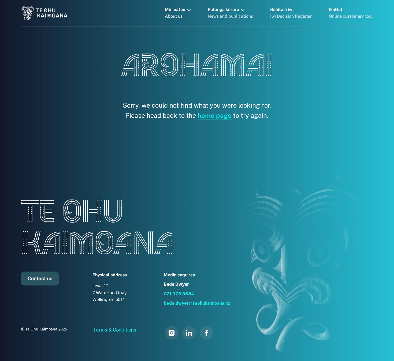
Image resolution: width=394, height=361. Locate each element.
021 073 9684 (179, 293)
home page (215, 115)
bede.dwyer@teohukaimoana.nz (197, 303)
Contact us (40, 278)
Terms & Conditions (114, 330)
